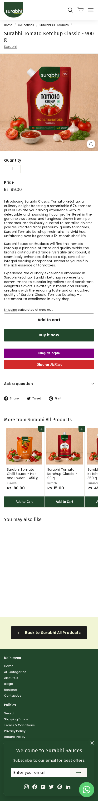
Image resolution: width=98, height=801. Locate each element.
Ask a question (18, 383)
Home (8, 25)
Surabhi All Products (54, 25)
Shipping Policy (16, 719)
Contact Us (12, 695)
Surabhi (10, 46)
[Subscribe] (78, 772)
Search (9, 713)
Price (9, 182)
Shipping (10, 310)
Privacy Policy (14, 731)
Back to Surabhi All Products (52, 632)
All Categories (15, 672)
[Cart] (80, 10)
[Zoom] (91, 144)
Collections (26, 25)
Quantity (12, 160)
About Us (11, 678)
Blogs (8, 684)
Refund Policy (14, 737)
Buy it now (49, 335)
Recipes (10, 689)
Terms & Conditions (19, 725)
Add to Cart (24, 502)
